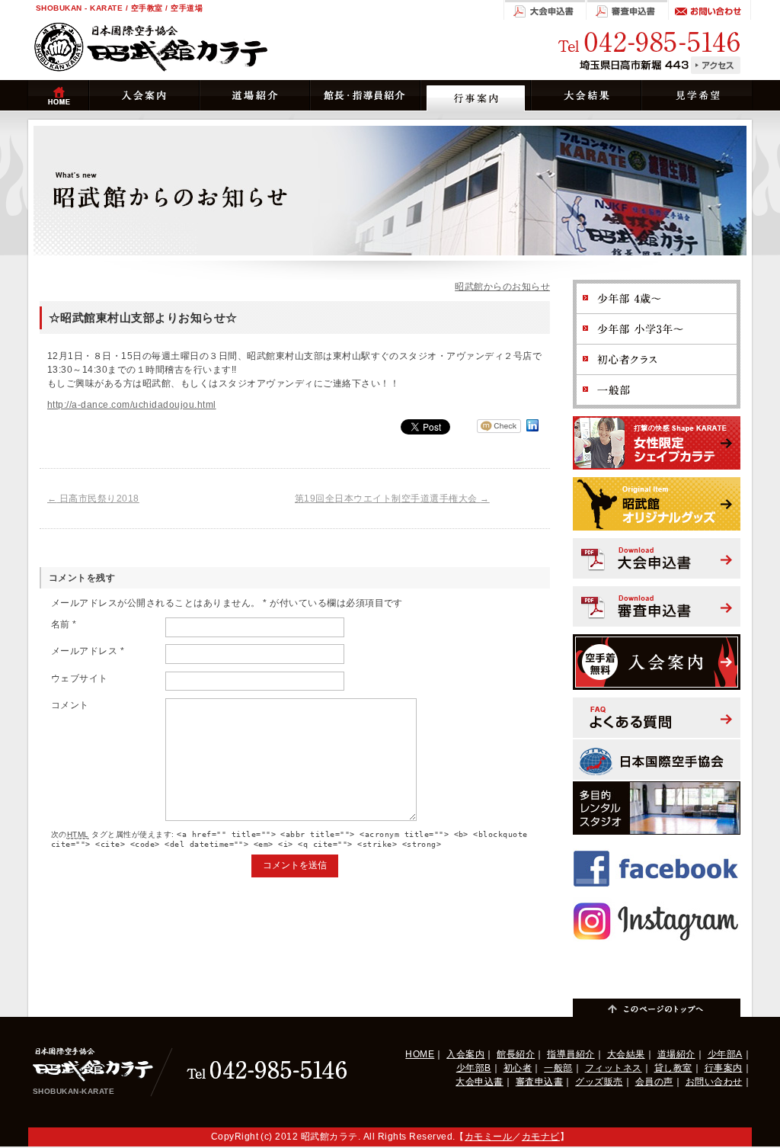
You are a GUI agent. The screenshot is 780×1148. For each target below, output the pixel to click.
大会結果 (626, 1054)
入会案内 (465, 1054)
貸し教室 (673, 1068)
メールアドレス (87, 651)
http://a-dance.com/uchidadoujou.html (131, 404)
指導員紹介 (570, 1054)
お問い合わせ (714, 1081)
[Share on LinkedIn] (532, 431)
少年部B (473, 1068)
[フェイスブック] (656, 849)
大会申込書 (479, 1081)
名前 (64, 624)
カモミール (488, 1136)
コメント (70, 705)
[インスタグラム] (656, 902)
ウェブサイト (79, 678)
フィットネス (613, 1068)
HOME (419, 1054)
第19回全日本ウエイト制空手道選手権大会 (392, 498)
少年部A (725, 1054)
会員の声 (654, 1081)
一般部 (558, 1068)
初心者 (517, 1068)
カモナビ (541, 1136)
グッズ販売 (598, 1081)
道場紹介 (676, 1054)
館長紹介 (516, 1054)
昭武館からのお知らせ (502, 286)
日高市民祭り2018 (93, 498)
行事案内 (724, 1068)
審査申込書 (539, 1081)
